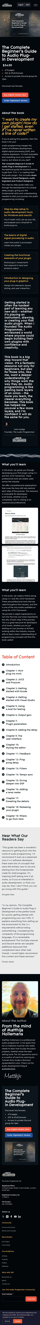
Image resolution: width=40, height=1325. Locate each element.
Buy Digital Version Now (15, 95)
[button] (35, 5)
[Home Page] (7, 5)
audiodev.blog (8, 1069)
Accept (17, 1321)
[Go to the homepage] (9, 1174)
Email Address (8, 1294)
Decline (7, 1321)
